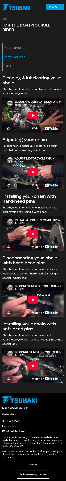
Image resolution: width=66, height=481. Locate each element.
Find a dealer (10, 426)
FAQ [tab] (7, 66)
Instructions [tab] (14, 57)
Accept (33, 465)
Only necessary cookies (33, 474)
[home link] (19, 399)
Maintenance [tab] (15, 48)
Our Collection (10, 421)
